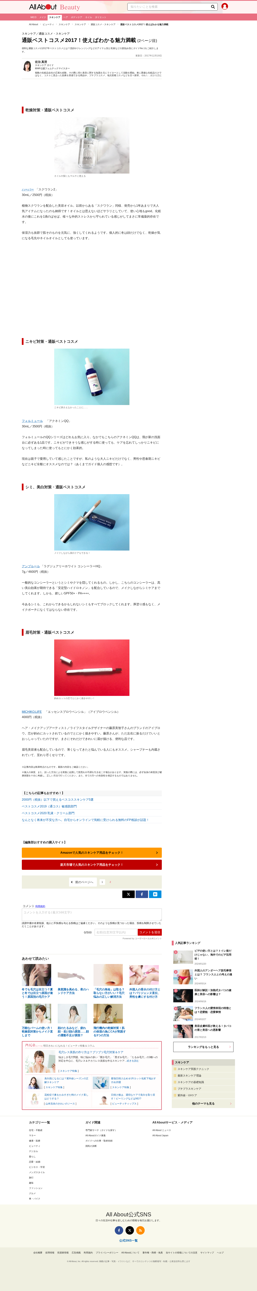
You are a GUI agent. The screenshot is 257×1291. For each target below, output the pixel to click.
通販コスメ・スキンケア (103, 24)
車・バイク (34, 1198)
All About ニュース (161, 1130)
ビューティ (48, 24)
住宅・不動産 (36, 1130)
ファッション (36, 1188)
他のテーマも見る (203, 1103)
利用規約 (88, 1252)
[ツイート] (128, 894)
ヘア (65, 17)
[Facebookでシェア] (142, 894)
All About (33, 24)
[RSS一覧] (140, 1230)
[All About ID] (224, 7)
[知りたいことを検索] (213, 7)
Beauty (70, 6)
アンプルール (31, 566)
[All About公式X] (129, 1230)
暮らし (32, 1156)
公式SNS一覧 (128, 1240)
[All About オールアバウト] (43, 7)
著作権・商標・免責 (152, 1252)
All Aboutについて (130, 1252)
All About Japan (160, 1135)
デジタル (33, 1151)
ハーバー (28, 189)
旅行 (31, 1177)
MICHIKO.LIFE (32, 711)
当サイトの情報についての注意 (181, 1252)
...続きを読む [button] (155, 75)
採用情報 (49, 1252)
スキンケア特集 (68, 1071)
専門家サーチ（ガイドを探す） (101, 1130)
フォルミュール (32, 420)
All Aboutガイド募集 (95, 1135)
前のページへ (84, 882)
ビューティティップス (124, 1103)
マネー (32, 1135)
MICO (33, 17)
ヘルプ (220, 1252)
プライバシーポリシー (107, 1252)
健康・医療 (34, 1140)
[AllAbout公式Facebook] (119, 1230)
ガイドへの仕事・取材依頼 (99, 1140)
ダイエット (100, 17)
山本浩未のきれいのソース (60, 1103)
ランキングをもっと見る (203, 1046)
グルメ (32, 1193)
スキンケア (54, 17)
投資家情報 (63, 1252)
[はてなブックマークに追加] (155, 894)
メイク (42, 17)
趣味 (31, 1183)
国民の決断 (91, 1146)
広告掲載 (76, 1252)
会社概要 (37, 1252)
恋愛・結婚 (34, 1162)
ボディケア (76, 17)
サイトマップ (207, 1252)
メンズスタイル (37, 1172)
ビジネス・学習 (37, 1167)
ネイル (88, 17)
